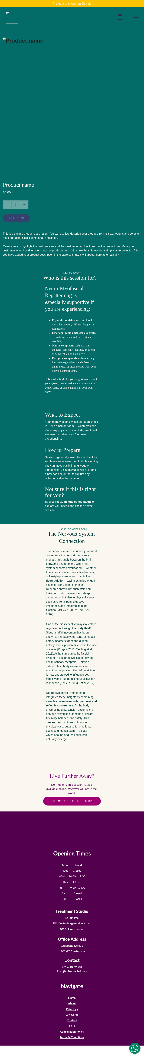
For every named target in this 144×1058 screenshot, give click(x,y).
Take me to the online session (72, 801)
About (72, 1003)
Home (72, 997)
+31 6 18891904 (72, 967)
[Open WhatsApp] (134, 1048)
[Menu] (136, 17)
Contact (72, 1020)
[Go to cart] (120, 17)
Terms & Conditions (72, 1037)
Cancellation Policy (72, 1031)
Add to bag (16, 218)
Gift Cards (72, 1014)
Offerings (72, 1009)
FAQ (72, 1026)
